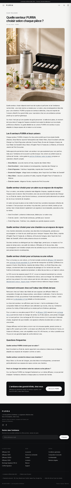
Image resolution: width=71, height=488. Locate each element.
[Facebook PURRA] (6, 425)
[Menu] (3, 5)
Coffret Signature (7, 465)
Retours (27, 463)
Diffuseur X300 (6, 455)
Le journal (28, 452)
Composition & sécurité (54, 455)
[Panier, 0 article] (68, 5)
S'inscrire (64, 437)
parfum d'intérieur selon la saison (41, 156)
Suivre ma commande (31, 455)
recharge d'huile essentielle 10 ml (20, 262)
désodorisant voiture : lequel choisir (18, 281)
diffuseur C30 (52, 260)
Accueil (8, 12)
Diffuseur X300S (6, 457)
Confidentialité (52, 457)
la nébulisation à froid (20, 299)
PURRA (10, 5)
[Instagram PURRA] (3, 425)
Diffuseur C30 (6, 452)
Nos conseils (14, 12)
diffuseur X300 (42, 312)
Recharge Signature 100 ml (9, 463)
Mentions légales (53, 460)
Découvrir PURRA (54, 388)
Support (27, 465)
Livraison (27, 460)
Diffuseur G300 (6, 460)
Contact (27, 457)
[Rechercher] (64, 5)
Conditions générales (54, 452)
